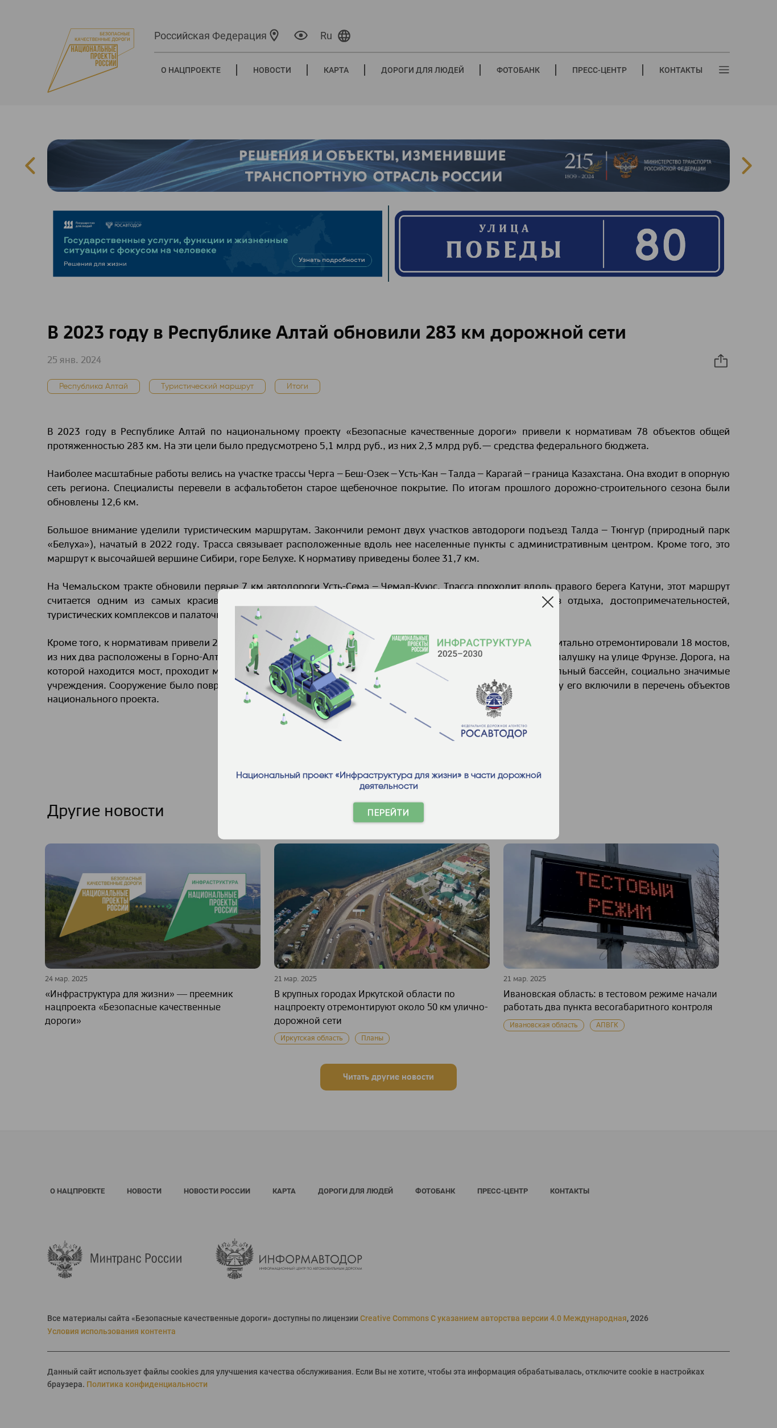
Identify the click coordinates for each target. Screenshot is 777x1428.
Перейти (388, 812)
